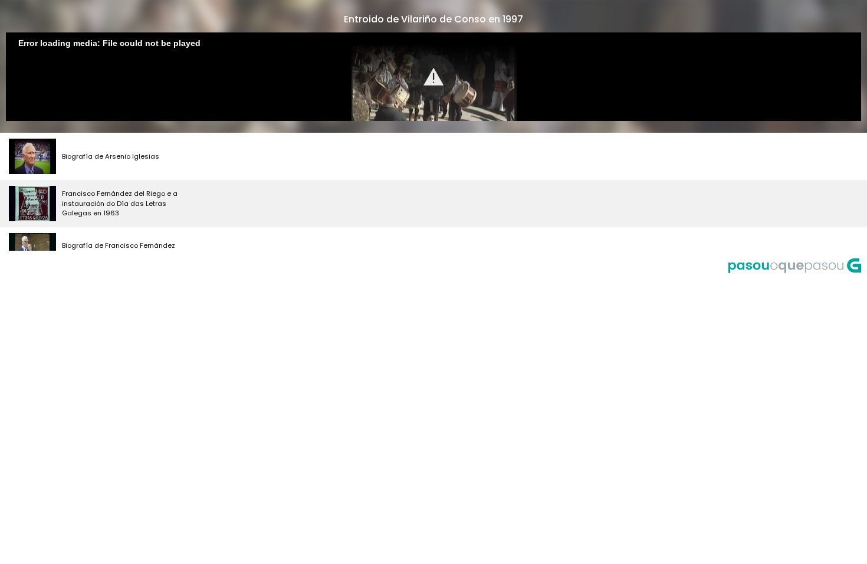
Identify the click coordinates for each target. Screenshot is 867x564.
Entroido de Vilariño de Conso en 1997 (433, 19)
